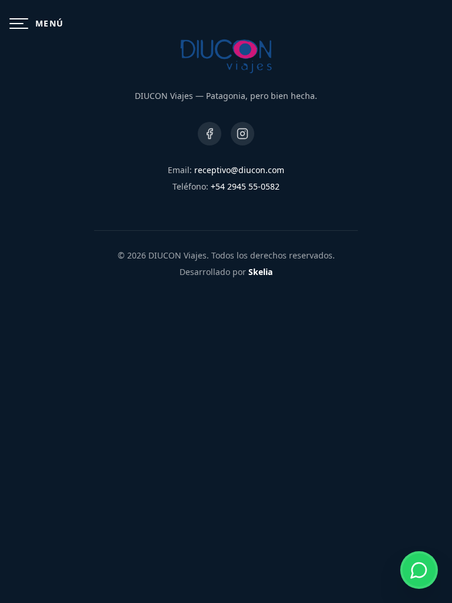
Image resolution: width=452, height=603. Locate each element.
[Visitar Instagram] (242, 133)
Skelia (260, 271)
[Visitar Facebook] (209, 133)
